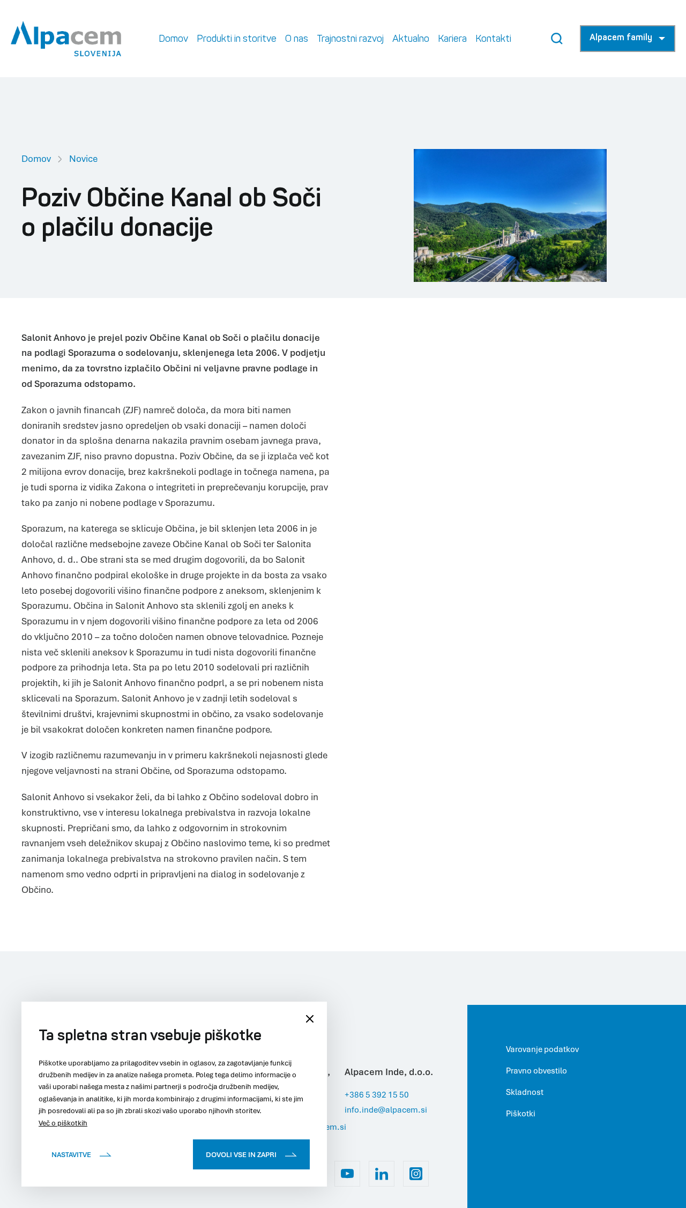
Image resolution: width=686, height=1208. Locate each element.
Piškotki (520, 1113)
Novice (83, 158)
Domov (36, 158)
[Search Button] (557, 39)
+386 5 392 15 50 (377, 1094)
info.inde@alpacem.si (386, 1109)
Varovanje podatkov (542, 1048)
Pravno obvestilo (536, 1070)
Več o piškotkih (63, 1123)
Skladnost (524, 1091)
